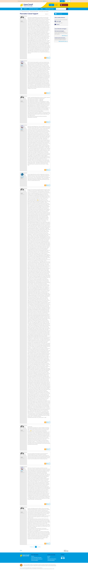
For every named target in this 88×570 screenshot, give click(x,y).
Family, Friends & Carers (25, 11)
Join (51, 4)
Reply (49, 57)
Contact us (62, 556)
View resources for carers (63, 41)
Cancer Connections (20, 11)
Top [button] (21, 550)
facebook (61, 558)
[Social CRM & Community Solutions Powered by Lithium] (66, 550)
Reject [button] (68, 1)
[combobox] (62, 9)
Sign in (56, 4)
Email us (58, 24)
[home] (21, 9)
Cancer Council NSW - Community (26, 5)
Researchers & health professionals (36, 558)
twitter (64, 558)
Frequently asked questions (51, 558)
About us (32, 556)
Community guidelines (51, 560)
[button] (62, 1)
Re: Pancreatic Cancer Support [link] (44, 11)
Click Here (44, 1)
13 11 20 (58, 21)
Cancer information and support (36, 557)
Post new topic (59, 13)
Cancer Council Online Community (25, 555)
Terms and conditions (34, 560)
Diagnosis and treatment (34, 11)
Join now (48, 556)
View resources (64, 35)
